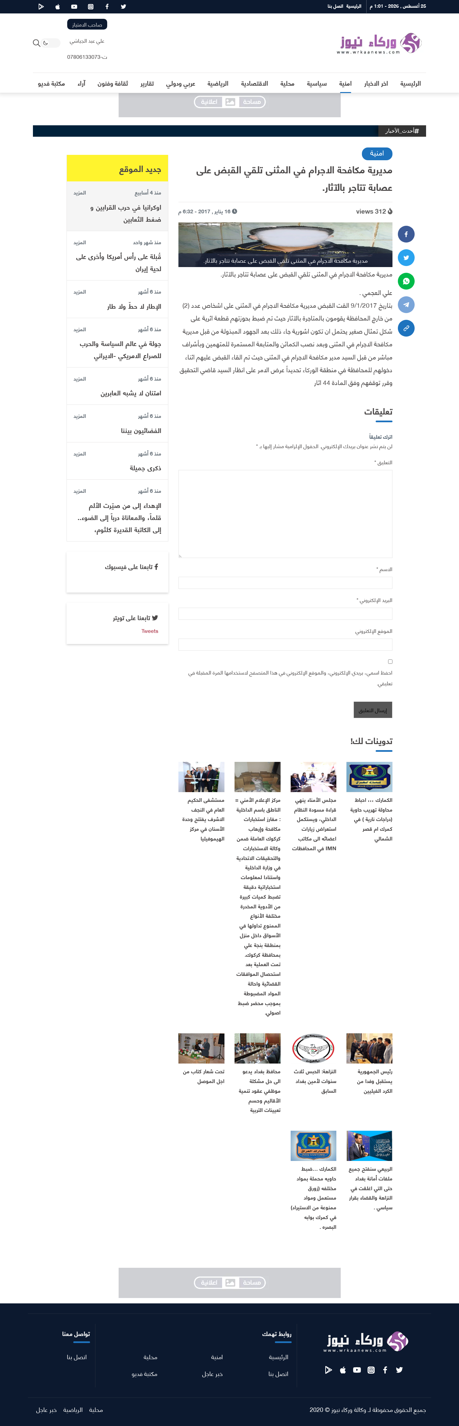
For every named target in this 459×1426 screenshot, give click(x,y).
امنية (377, 152)
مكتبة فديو (144, 1373)
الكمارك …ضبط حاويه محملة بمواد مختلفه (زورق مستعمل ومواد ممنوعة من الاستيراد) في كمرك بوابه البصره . (313, 1197)
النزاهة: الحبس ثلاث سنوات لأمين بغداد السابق (315, 1080)
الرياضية (73, 1409)
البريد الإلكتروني (374, 599)
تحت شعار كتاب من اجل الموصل (203, 1075)
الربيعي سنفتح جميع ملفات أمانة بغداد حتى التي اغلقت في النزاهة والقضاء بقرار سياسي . (370, 1187)
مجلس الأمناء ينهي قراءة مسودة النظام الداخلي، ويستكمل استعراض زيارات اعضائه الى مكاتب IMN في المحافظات (314, 823)
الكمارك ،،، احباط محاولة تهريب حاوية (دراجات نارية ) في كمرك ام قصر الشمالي (371, 818)
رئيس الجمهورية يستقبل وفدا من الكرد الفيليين (374, 1080)
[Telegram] (406, 304)
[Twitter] (406, 257)
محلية (150, 1356)
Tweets (149, 630)
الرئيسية (278, 1356)
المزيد (80, 192)
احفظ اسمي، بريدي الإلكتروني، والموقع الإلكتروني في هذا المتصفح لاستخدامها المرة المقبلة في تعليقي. (290, 677)
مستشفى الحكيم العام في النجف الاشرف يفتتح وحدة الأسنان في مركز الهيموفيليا (203, 818)
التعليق (383, 462)
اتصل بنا (278, 1373)
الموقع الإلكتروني (374, 630)
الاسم (384, 568)
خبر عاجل (212, 1373)
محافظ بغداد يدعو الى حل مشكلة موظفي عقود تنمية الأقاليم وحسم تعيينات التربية (260, 1090)
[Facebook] (406, 234)
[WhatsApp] (406, 281)
